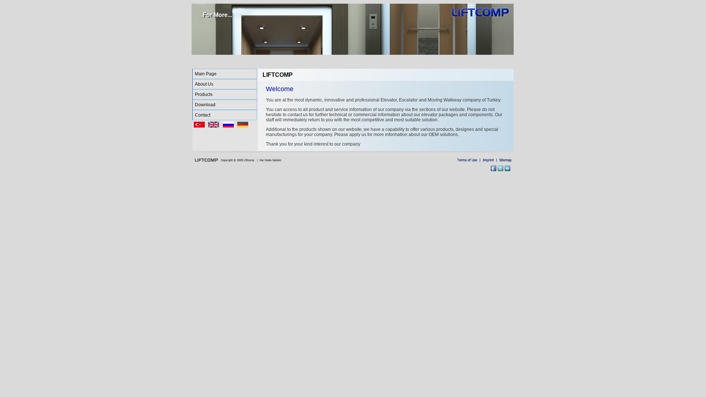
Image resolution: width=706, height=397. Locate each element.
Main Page (206, 73)
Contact (202, 115)
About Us (204, 84)
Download (205, 104)
